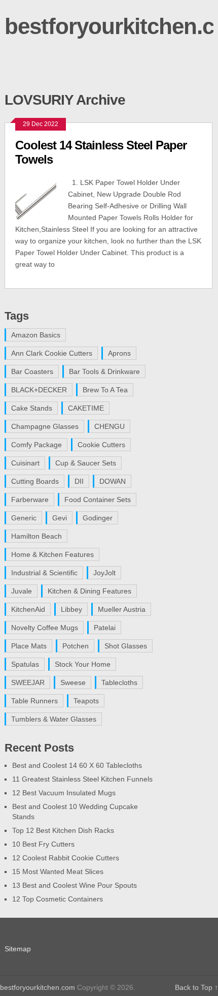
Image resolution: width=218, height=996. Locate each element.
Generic (24, 518)
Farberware (30, 499)
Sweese (73, 682)
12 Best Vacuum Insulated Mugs (64, 793)
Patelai (105, 628)
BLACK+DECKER (39, 390)
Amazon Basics (35, 335)
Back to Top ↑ (196, 987)
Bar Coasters (32, 371)
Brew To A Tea (105, 390)
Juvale (21, 591)
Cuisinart (25, 463)
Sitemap (18, 949)
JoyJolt (104, 573)
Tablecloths (119, 682)
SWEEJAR (28, 682)
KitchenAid (28, 609)
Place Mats (29, 646)
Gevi (59, 518)
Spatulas (25, 664)
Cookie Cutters (101, 445)
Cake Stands (31, 408)
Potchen (75, 646)
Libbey (71, 609)
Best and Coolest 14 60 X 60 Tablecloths (77, 765)
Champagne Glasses (45, 426)
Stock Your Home (83, 664)
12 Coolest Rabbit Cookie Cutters (65, 858)
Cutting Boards (35, 481)
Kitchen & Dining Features (89, 591)
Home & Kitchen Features (52, 554)
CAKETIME (86, 408)
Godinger (98, 518)
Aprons (119, 353)
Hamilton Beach (36, 536)
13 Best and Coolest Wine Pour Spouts (74, 885)
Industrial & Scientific (44, 573)
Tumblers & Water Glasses (53, 719)
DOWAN (112, 481)
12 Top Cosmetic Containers (57, 899)
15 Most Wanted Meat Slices (57, 871)
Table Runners (34, 701)
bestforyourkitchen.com (37, 987)
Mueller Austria (122, 609)
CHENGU (109, 426)
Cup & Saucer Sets (85, 463)
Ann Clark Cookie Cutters (51, 353)
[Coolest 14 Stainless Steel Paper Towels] (41, 199)
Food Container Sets (97, 499)
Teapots (86, 701)
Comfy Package (36, 445)
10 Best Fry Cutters (43, 844)
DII (79, 481)
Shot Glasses (125, 646)
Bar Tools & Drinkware (104, 371)
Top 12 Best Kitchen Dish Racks (63, 830)
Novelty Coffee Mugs (44, 628)
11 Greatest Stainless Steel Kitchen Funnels (82, 779)
